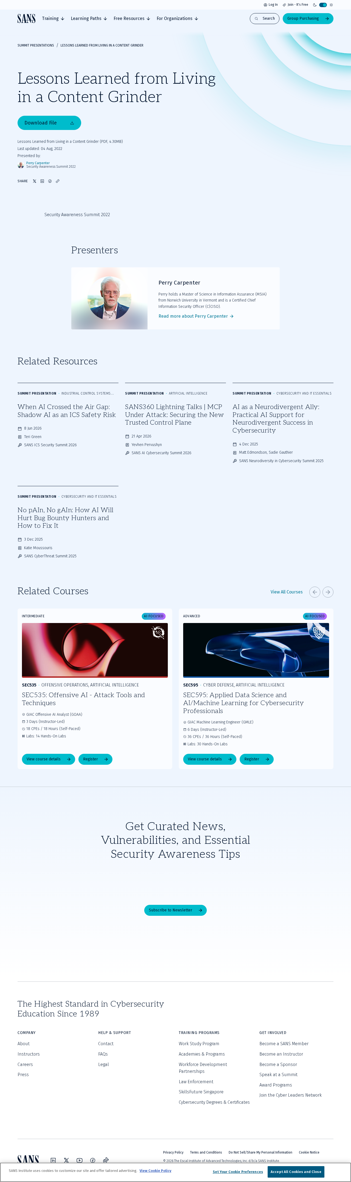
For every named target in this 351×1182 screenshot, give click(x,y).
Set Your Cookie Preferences (238, 1172)
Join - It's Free (298, 5)
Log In (273, 5)
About (24, 1043)
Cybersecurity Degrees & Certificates (214, 1102)
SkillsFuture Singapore (201, 1091)
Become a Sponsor (278, 1064)
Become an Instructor (281, 1054)
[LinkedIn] (53, 1160)
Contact (106, 1043)
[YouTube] (79, 1160)
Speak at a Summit (278, 1074)
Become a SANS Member (283, 1043)
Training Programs (199, 1032)
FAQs (103, 1054)
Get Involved (272, 1032)
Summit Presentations (36, 45)
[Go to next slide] (327, 592)
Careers (25, 1064)
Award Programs (275, 1085)
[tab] (53, 18)
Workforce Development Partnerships (203, 1068)
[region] (175, 1172)
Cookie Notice (309, 1152)
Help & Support (114, 1032)
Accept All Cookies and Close (296, 1172)
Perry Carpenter (38, 163)
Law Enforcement (196, 1081)
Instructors (29, 1054)
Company (27, 1032)
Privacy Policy (173, 1152)
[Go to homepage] (26, 18)
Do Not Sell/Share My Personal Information (260, 1152)
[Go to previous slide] (314, 592)
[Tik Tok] (106, 1160)
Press (23, 1074)
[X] (66, 1160)
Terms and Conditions (206, 1152)
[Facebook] (92, 1160)
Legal (103, 1064)
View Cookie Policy (155, 1171)
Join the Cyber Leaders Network (290, 1095)
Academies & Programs (202, 1054)
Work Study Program (199, 1043)
